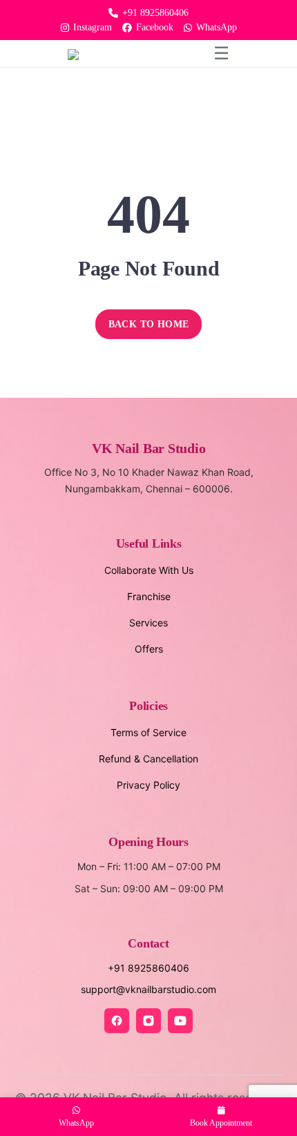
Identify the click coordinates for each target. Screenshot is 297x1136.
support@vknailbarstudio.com (148, 989)
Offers (149, 649)
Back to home (148, 324)
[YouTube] (180, 1020)
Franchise (149, 596)
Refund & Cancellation (148, 758)
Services (148, 622)
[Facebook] (116, 1020)
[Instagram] (148, 1020)
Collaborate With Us (148, 570)
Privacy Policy (148, 785)
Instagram (92, 27)
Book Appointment (221, 1123)
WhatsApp (216, 27)
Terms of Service (148, 732)
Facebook (154, 27)
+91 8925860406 (155, 13)
